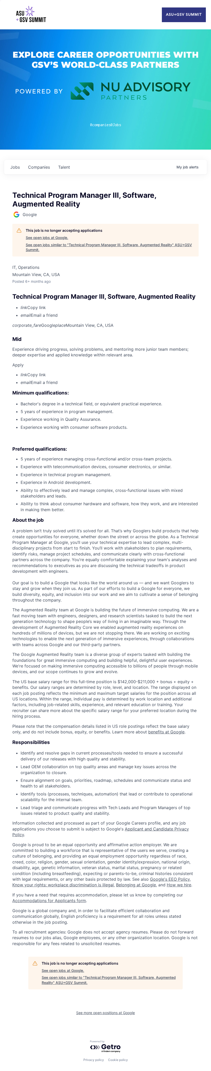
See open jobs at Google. (47, 237)
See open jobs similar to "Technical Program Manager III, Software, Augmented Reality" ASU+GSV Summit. (109, 247)
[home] (30, 14)
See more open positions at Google (105, 1012)
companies (39, 167)
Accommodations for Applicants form (49, 900)
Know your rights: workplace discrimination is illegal (63, 884)
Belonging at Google (136, 884)
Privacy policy (93, 1060)
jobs (15, 167)
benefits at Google (166, 731)
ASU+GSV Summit (184, 14)
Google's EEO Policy (170, 879)
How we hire (179, 884)
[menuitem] (110, 307)
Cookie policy (118, 1060)
